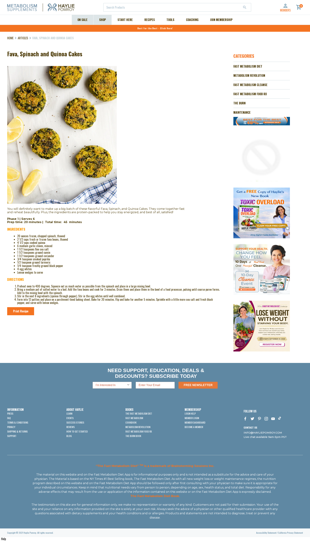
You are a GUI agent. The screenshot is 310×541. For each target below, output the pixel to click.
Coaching (192, 20)
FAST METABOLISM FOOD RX (250, 94)
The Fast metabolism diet (138, 413)
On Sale (83, 20)
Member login (192, 418)
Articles (23, 38)
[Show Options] (128, 385)
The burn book (133, 436)
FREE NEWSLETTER (198, 385)
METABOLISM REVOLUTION (249, 75)
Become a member (194, 427)
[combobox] (177, 7)
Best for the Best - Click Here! (155, 28)
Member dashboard (195, 422)
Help (3, 539)
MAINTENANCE (242, 112)
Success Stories (75, 422)
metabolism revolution (137, 427)
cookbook (131, 422)
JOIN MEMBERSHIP (221, 20)
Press (10, 413)
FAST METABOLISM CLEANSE (250, 85)
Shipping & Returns (17, 431)
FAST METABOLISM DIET (247, 66)
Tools (170, 20)
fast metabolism (134, 418)
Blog (69, 436)
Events (70, 418)
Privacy (11, 427)
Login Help (190, 413)
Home (10, 38)
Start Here (125, 20)
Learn (69, 413)
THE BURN (239, 103)
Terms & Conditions (17, 422)
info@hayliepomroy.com (263, 432)
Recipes (149, 20)
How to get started (77, 431)
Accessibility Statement (266, 532)
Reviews (70, 427)
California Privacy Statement (290, 532)
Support (11, 436)
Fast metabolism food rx (138, 431)
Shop (102, 20)
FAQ (9, 418)
